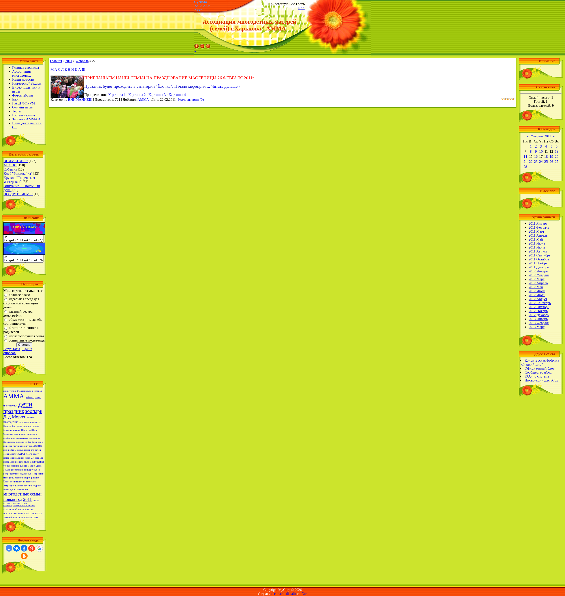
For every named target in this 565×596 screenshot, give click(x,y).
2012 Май (536, 287)
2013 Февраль (539, 323)
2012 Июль (537, 295)
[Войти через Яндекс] (31, 548)
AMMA (143, 99)
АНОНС (10, 165)
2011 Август (538, 251)
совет (27, 458)
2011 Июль (537, 247)
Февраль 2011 (541, 136)
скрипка (15, 466)
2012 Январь (538, 271)
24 (541, 161)
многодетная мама (13, 513)
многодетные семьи (22, 494)
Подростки (37, 474)
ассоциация (20, 434)
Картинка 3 (157, 95)
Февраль (82, 61)
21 (525, 161)
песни (6, 450)
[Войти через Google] (39, 548)
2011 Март (536, 231)
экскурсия (18, 517)
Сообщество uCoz (538, 372)
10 (541, 151)
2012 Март (536, 279)
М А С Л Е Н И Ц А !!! (68, 69)
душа (19, 426)
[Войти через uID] (9, 548)
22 (531, 161)
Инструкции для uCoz (541, 380)
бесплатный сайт (283, 594)
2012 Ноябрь (538, 311)
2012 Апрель (538, 283)
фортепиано (17, 470)
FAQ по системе (537, 376)
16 (536, 156)
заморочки (9, 458)
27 (556, 161)
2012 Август (538, 299)
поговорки (34, 438)
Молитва (37, 445)
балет (36, 454)
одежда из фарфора (26, 442)
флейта (23, 466)
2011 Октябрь (539, 259)
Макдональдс (24, 391)
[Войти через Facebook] (24, 548)
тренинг (19, 477)
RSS (301, 8)
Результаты (11, 349)
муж (26, 462)
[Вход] (208, 47)
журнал (37, 485)
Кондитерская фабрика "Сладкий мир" (539, 362)
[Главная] (196, 47)
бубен (37, 470)
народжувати (31, 517)
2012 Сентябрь (540, 303)
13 (556, 151)
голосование (29, 481)
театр (29, 454)
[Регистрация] (202, 47)
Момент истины (11, 430)
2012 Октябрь (539, 307)
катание (28, 485)
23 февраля (37, 458)
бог (14, 426)
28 (525, 167)
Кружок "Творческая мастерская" (19, 180)
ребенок (29, 397)
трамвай (7, 517)
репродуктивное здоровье (17, 474)
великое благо (19, 295)
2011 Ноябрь (538, 263)
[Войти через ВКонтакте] (16, 548)
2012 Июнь (537, 291)
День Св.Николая (19, 489)
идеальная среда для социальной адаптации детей (21, 303)
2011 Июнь (537, 243)
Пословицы (9, 442)
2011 (27, 499)
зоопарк (33, 411)
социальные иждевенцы (27, 340)
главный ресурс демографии (17, 313)
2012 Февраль (539, 275)
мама (6, 489)
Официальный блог (539, 368)
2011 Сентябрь (539, 255)
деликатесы (22, 438)
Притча (7, 426)
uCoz (303, 594)
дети (25, 404)
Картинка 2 (137, 95)
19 (551, 156)
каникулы (36, 513)
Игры (13, 450)
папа (21, 462)
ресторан (37, 391)
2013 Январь (538, 319)
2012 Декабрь (539, 315)
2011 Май (536, 239)
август (27, 513)
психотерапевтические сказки (19, 505)
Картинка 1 (117, 95)
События (10, 169)
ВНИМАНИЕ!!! (16, 161)
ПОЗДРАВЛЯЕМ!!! (18, 194)
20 (556, 156)
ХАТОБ (21, 454)
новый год (12, 499)
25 (546, 161)
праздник (13, 411)
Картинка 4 (177, 95)
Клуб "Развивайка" (18, 173)
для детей (36, 450)
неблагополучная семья (26, 336)
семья (30, 417)
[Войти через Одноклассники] (24, 556)
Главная (56, 61)
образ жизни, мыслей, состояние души (22, 321)
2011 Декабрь (539, 267)
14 (525, 156)
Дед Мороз (14, 416)
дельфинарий (10, 509)
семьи (6, 454)
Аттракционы (10, 485)
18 (546, 156)
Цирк (6, 481)
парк (20, 485)
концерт (28, 470)
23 (536, 161)
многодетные (10, 421)
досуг (13, 454)
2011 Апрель (538, 235)
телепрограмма (31, 426)
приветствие (9, 391)
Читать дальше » (226, 86)
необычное (9, 438)
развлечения (23, 450)
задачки (19, 458)
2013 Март (536, 327)
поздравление (10, 462)
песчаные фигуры (22, 446)
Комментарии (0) (191, 99)
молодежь (8, 477)
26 (551, 161)
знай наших (16, 481)
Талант (31, 466)
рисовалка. (35, 422)
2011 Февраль (539, 227)
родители (24, 422)
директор (32, 434)
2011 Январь (538, 223)
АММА (13, 396)
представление (26, 509)
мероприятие (31, 477)
